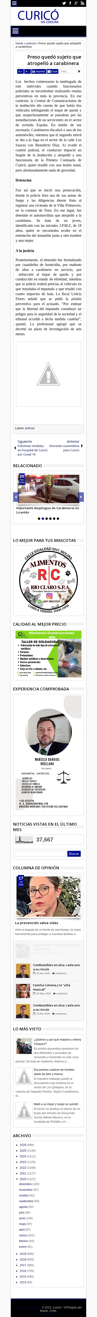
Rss (82, 3)
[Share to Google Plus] (30, 500)
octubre (24, 1195)
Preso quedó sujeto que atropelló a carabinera (54, 60)
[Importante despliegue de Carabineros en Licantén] (48, 489)
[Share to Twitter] (25, 500)
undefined (60, 953)
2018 (23, 1259)
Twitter (64, 3)
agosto (23, 1207)
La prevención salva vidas (36, 923)
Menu (14, 3)
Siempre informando (28, 1307)
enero (23, 1246)
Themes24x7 (48, 1314)
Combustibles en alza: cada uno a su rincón (56, 967)
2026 (23, 1145)
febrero (24, 1241)
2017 (23, 1265)
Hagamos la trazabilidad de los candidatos (56, 947)
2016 (23, 1271)
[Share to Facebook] (20, 500)
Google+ (76, 3)
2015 (23, 1276)
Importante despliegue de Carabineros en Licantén (47, 510)
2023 (23, 1162)
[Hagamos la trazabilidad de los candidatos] (23, 951)
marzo (23, 1235)
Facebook (70, 3)
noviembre (26, 1189)
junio (22, 1218)
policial (29, 428)
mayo (23, 1224)
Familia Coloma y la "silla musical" (51, 987)
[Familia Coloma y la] (23, 991)
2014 (23, 1282)
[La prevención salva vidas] (48, 896)
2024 (23, 1156)
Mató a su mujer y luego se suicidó (56, 1104)
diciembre (25, 1184)
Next (16, 497)
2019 (23, 1254)
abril (22, 1229)
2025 (23, 1150)
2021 (23, 1173)
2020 (23, 1179)
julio (22, 1212)
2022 (23, 1167)
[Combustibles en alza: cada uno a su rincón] (23, 971)
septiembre (26, 1201)
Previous (81, 497)
